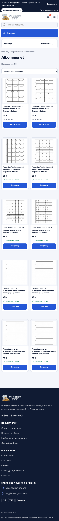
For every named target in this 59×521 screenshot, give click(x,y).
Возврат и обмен (10, 433)
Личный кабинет (10, 443)
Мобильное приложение (14, 438)
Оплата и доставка (11, 428)
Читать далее (15, 125)
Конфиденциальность (12, 470)
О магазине (7, 455)
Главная (4, 52)
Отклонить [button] (52, 4)
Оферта (5, 475)
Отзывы (5, 465)
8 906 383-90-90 (12, 415)
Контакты (6, 460)
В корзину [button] (15, 185)
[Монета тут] (11, 17)
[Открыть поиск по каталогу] (29, 25)
